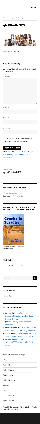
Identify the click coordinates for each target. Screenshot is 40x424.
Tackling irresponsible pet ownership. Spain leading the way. (19, 316)
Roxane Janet (10, 339)
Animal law (7, 365)
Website (6, 128)
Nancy (7, 333)
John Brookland (9, 395)
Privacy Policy (8, 400)
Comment (7, 76)
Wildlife (6, 385)
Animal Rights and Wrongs (14, 355)
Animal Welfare (9, 370)
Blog (5, 360)
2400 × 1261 (16, 52)
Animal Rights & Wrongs (11, 407)
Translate (20, 196)
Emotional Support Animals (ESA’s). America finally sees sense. (20, 342)
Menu (33, 7)
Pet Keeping (8, 375)
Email (6, 118)
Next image (20, 18)
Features (6, 390)
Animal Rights (9, 380)
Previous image (8, 18)
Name (6, 108)
